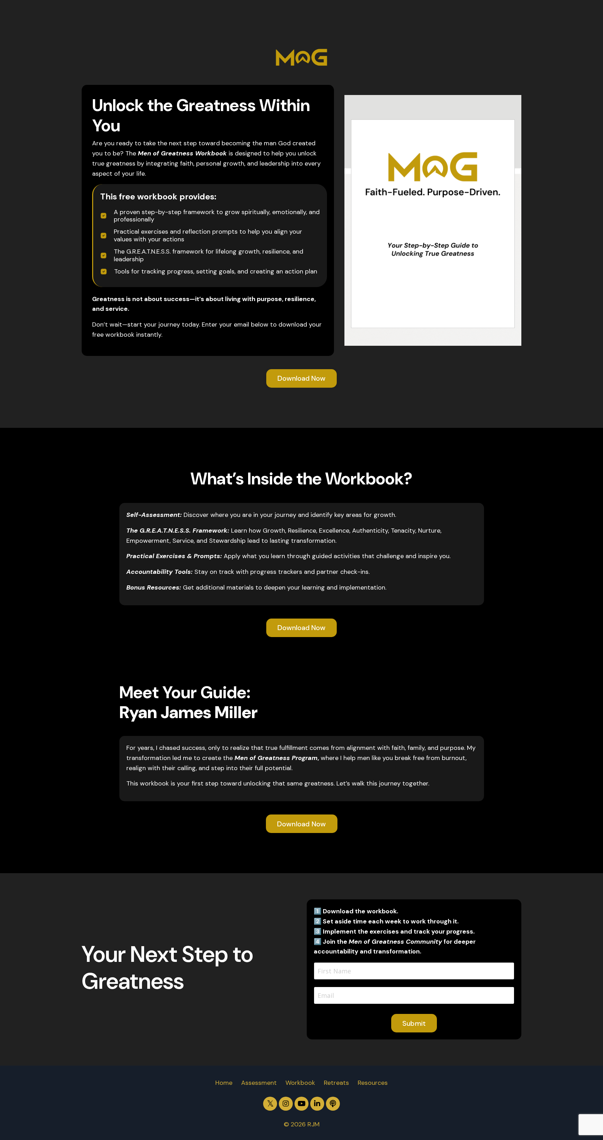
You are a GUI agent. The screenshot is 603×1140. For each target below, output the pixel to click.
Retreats (336, 1083)
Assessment (259, 1083)
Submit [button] (414, 1023)
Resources (373, 1083)
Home (223, 1083)
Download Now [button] (301, 378)
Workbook (300, 1083)
